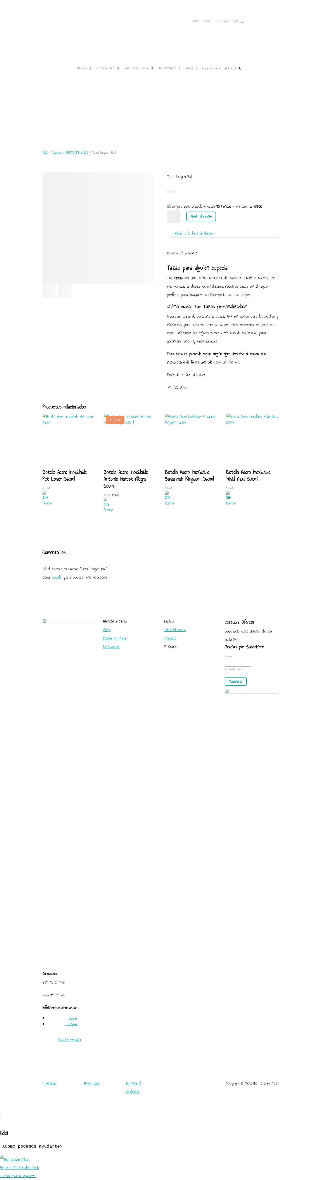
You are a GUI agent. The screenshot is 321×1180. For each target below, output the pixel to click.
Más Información (69, 1039)
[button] (160, 1163)
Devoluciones (111, 646)
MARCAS (189, 68)
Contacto (170, 638)
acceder (57, 577)
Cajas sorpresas (211, 68)
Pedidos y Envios (114, 638)
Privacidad (49, 1083)
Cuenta (195, 21)
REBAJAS (82, 68)
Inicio (45, 152)
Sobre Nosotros (175, 630)
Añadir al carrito (201, 216)
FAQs (106, 630)
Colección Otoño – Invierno (136, 68)
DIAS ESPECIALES (167, 68)
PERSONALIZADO (77, 152)
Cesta (207, 21)
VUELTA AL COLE (105, 68)
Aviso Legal (92, 1083)
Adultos (228, 68)
